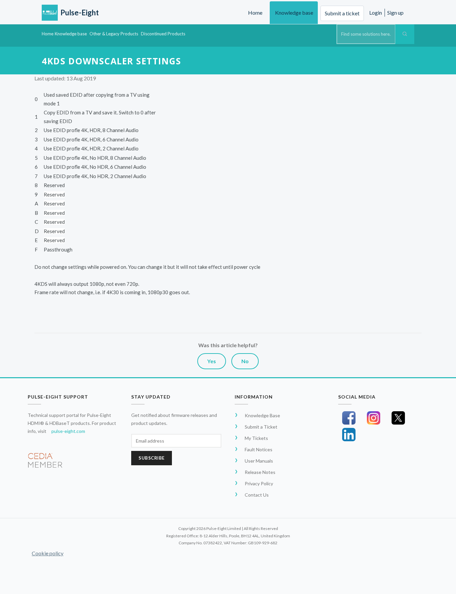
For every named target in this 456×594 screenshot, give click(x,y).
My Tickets (256, 438)
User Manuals (259, 461)
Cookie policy (47, 553)
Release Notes (260, 472)
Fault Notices (258, 449)
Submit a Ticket (261, 427)
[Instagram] (373, 418)
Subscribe (152, 458)
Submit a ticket (342, 13)
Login (375, 12)
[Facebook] (349, 418)
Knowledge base (294, 12)
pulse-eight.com (68, 431)
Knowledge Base (262, 415)
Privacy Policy (259, 483)
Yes (211, 361)
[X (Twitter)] (398, 418)
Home (255, 12)
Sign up (395, 12)
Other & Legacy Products (113, 33)
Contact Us (257, 495)
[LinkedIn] (349, 434)
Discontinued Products (163, 33)
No (245, 361)
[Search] (405, 34)
